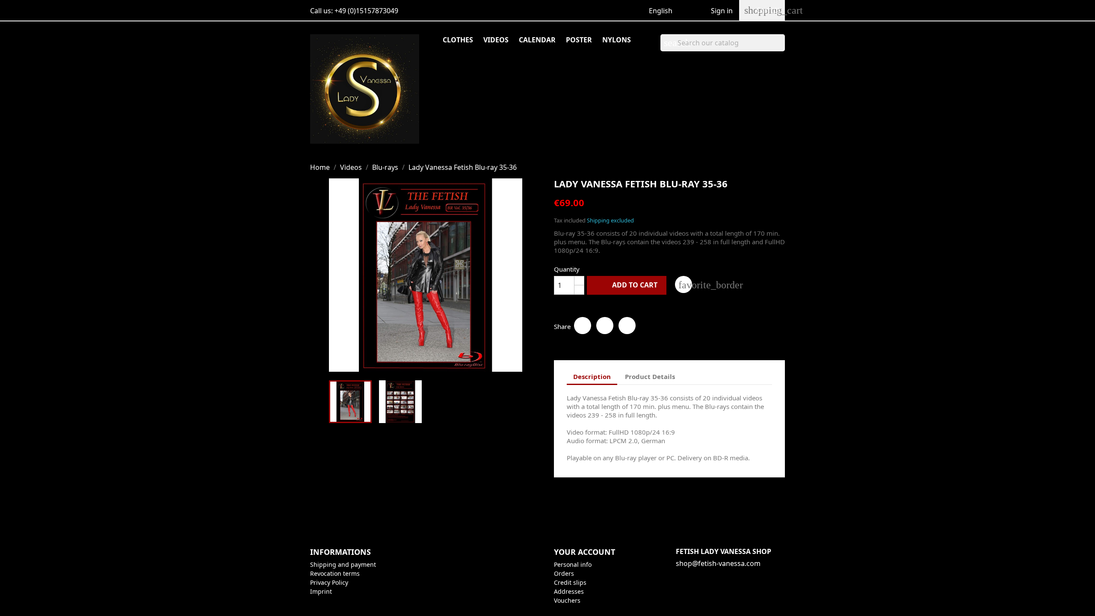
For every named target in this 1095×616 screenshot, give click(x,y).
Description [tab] (592, 376)
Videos (496, 39)
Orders (564, 573)
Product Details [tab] (650, 376)
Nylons (616, 39)
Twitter (704, 514)
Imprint (321, 591)
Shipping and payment (343, 564)
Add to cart (627, 284)
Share (582, 325)
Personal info (573, 564)
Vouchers (567, 600)
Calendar (537, 39)
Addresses (569, 591)
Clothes (458, 39)
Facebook (685, 514)
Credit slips (570, 582)
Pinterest (627, 325)
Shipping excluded (610, 220)
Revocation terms (335, 573)
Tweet (604, 325)
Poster (579, 39)
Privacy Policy (329, 582)
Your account (584, 552)
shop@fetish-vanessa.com (718, 563)
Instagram (741, 514)
